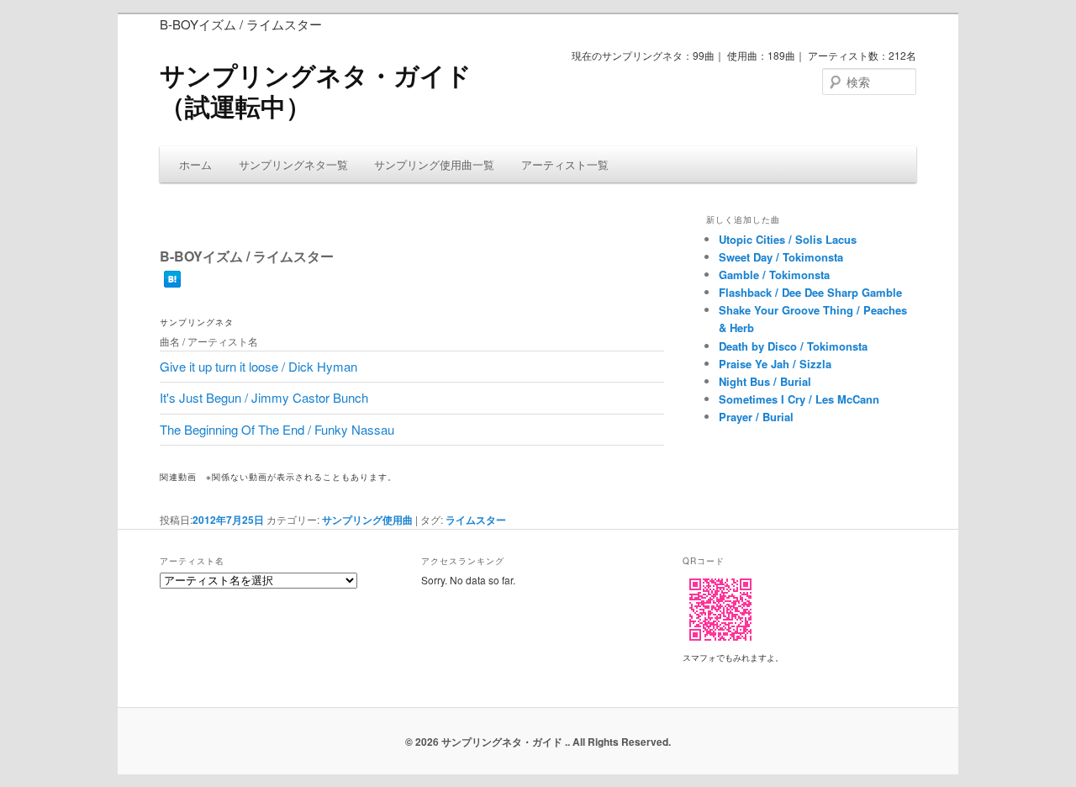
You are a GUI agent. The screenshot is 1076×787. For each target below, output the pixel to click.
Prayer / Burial (756, 417)
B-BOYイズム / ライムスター (247, 256)
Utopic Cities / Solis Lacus (788, 239)
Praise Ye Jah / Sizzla (775, 364)
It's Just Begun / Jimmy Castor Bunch (264, 397)
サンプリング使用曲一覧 (434, 164)
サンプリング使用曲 (367, 519)
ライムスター (476, 519)
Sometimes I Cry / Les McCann (799, 399)
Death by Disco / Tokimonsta (793, 346)
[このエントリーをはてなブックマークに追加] (172, 280)
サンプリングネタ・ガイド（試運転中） (316, 89)
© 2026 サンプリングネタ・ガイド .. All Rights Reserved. (538, 741)
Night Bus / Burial (765, 381)
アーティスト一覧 (565, 164)
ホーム (195, 164)
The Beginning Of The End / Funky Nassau (277, 429)
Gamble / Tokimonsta (774, 275)
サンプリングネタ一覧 (293, 164)
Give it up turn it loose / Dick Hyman (258, 366)
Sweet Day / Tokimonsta (781, 257)
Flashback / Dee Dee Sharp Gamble (810, 292)
